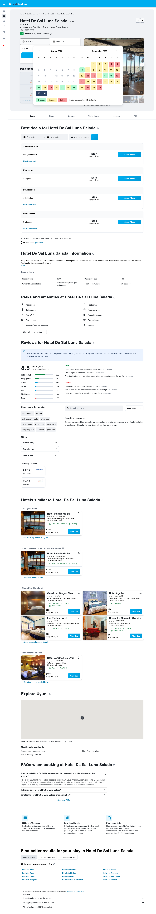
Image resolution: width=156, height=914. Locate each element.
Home (22, 14)
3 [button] (44, 69)
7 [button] (68, 69)
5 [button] (56, 69)
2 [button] (38, 69)
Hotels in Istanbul (69, 869)
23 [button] (39, 87)
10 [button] (45, 75)
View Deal (74, 531)
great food (45, 419)
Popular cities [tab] (29, 857)
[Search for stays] (4, 16)
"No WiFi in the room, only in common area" (86, 386)
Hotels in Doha (28, 869)
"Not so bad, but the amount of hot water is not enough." (91, 389)
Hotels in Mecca (109, 869)
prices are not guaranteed (75, 891)
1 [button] (74, 64)
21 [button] (68, 81)
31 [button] (45, 93)
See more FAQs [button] (64, 800)
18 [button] (50, 81)
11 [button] (50, 75)
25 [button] (50, 87)
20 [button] (62, 81)
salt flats (39, 413)
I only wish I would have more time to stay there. (88, 393)
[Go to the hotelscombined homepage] (18, 4)
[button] (4, 3)
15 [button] (74, 75)
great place (51, 424)
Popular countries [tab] (47, 857)
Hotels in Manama (110, 873)
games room (27, 424)
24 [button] (45, 87)
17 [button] (45, 81)
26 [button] (56, 87)
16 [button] (39, 81)
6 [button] (62, 69)
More (23, 265)
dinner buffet (39, 424)
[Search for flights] (4, 11)
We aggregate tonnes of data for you (38, 902)
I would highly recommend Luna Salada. (84, 372)
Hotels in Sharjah (110, 879)
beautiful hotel (27, 413)
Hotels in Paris (68, 876)
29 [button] (74, 87)
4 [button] (50, 69)
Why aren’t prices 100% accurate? (37, 907)
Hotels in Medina (69, 873)
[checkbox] (33, 471)
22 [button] (74, 81)
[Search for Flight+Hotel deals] (4, 26)
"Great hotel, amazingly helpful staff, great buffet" (88, 369)
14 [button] (68, 75)
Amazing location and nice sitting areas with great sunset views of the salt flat (99, 376)
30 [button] (39, 93)
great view (51, 429)
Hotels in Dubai (28, 873)
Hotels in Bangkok (29, 879)
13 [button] (62, 75)
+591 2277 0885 (27, 30)
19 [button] (56, 81)
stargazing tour (28, 429)
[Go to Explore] (4, 31)
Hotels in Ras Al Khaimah (72, 879)
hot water (40, 429)
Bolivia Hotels (31, 14)
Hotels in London (29, 876)
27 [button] (62, 87)
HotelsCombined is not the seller (37, 898)
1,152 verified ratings (43, 33)
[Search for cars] (4, 21)
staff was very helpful (30, 419)
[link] (36, 537)
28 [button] (68, 87)
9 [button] (38, 75)
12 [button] (56, 75)
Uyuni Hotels (47, 14)
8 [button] (74, 69)
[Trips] (4, 38)
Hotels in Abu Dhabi (111, 876)
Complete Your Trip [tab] (68, 857)
